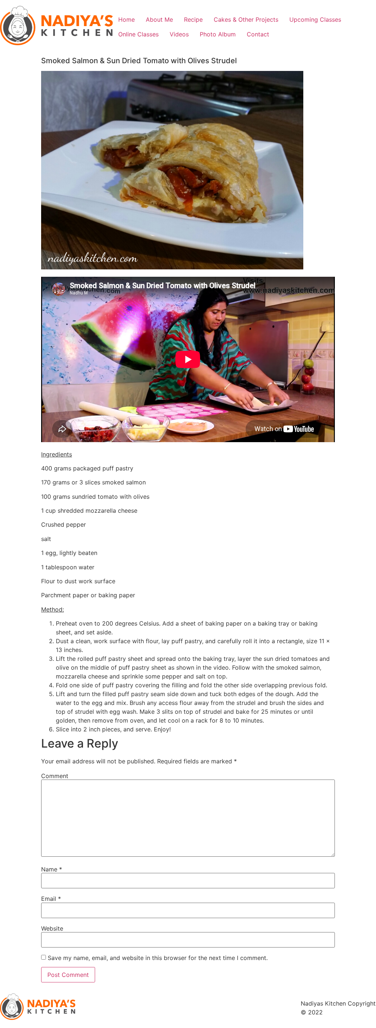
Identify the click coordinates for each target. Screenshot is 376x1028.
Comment (54, 776)
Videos (179, 34)
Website (52, 928)
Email (51, 899)
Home (126, 19)
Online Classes (138, 34)
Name (51, 869)
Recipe (193, 19)
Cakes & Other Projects (246, 19)
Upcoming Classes (315, 19)
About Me (159, 19)
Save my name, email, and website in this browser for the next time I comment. (158, 958)
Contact (258, 34)
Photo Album (218, 34)
